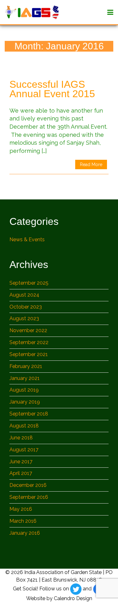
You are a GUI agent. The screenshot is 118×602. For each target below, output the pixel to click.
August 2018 (24, 426)
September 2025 (28, 283)
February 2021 (25, 366)
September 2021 (28, 354)
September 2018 (28, 414)
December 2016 (28, 485)
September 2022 (28, 342)
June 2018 (21, 438)
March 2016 (23, 521)
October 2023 (25, 307)
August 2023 (24, 318)
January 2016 (24, 533)
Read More (91, 164)
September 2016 (28, 497)
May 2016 (20, 509)
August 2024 (24, 295)
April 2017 (20, 473)
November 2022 (28, 330)
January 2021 (24, 378)
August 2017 (23, 450)
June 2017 (20, 462)
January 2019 (24, 402)
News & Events (27, 239)
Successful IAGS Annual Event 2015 (52, 89)
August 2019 (24, 390)
